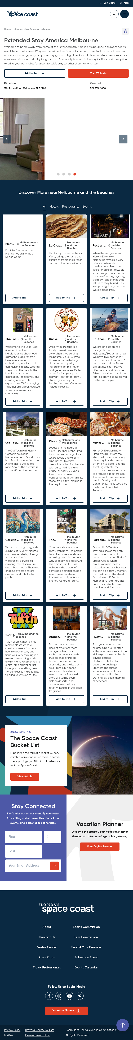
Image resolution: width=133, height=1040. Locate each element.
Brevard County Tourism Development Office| (39, 1032)
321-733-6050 (98, 88)
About (46, 927)
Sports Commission (86, 927)
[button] (58, 174)
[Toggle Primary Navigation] (124, 14)
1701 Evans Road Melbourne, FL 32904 (25, 89)
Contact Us (47, 937)
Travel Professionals (47, 967)
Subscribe (54, 866)
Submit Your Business (86, 947)
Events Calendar (86, 967)
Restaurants (70, 206)
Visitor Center (47, 947)
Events (87, 206)
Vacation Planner (63, 1010)
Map (126, 3)
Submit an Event (86, 957)
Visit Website (98, 73)
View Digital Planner (100, 846)
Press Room (47, 957)
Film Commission (86, 937)
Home (7, 29)
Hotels (54, 206)
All (44, 206)
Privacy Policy (12, 1030)
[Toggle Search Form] (114, 14)
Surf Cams (109, 3)
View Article (24, 776)
